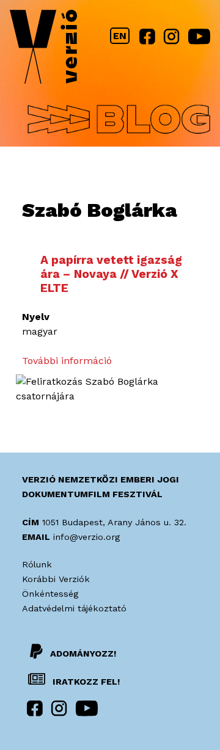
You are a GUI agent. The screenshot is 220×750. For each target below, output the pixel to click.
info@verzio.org (86, 537)
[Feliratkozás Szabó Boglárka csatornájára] (110, 396)
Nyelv (36, 316)
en (120, 36)
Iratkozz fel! (85, 681)
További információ (67, 360)
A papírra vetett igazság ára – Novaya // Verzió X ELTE (111, 274)
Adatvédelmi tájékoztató (74, 608)
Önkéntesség (50, 594)
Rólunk (37, 564)
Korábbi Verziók (56, 579)
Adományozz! (83, 653)
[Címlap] (43, 49)
